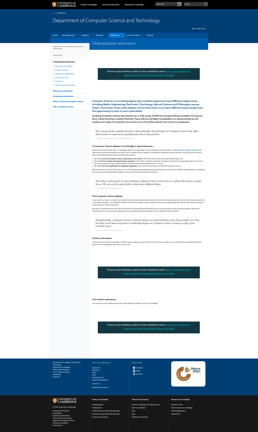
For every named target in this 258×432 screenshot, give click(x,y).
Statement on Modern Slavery (63, 421)
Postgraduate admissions (63, 96)
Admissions (61, 13)
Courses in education (100, 417)
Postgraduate (97, 408)
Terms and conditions (60, 423)
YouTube (139, 374)
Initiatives (85, 35)
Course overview (61, 70)
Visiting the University (139, 417)
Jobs (94, 375)
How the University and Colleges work (146, 405)
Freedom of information (61, 416)
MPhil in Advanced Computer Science (68, 101)
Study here (96, 368)
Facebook (139, 368)
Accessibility (57, 413)
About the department (100, 380)
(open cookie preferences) (177, 71)
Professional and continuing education (106, 411)
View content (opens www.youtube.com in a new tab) (149, 75)
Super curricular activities (65, 85)
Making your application (64, 74)
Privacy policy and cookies (62, 418)
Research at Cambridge (134, 4)
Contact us (96, 384)
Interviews (59, 81)
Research (99, 35)
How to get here (98, 377)
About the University (110, 4)
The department (68, 35)
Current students (133, 35)
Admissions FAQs (62, 77)
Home (54, 13)
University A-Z (58, 425)
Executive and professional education (106, 414)
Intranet (150, 35)
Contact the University (61, 411)
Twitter (138, 371)
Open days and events (64, 66)
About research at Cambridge (182, 408)
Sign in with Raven (198, 29)
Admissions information (63, 91)
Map (133, 414)
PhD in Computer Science (63, 106)
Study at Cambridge (89, 4)
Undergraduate (97, 405)
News (94, 373)
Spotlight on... (176, 414)
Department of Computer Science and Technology (68, 47)
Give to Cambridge (138, 408)
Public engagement (178, 411)
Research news (177, 405)
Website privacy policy (100, 387)
